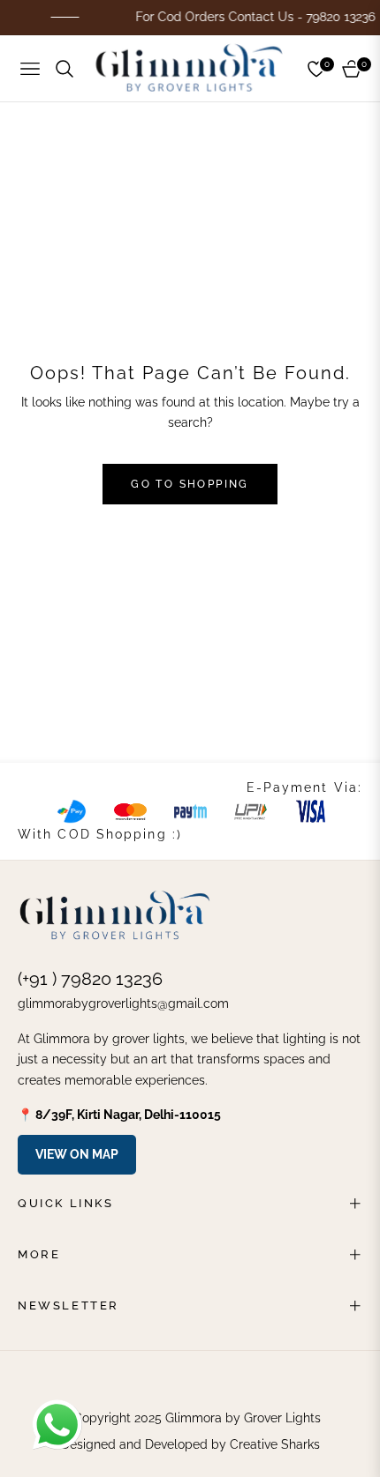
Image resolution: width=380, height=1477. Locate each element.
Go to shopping (190, 484)
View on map (76, 1154)
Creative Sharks (275, 1444)
